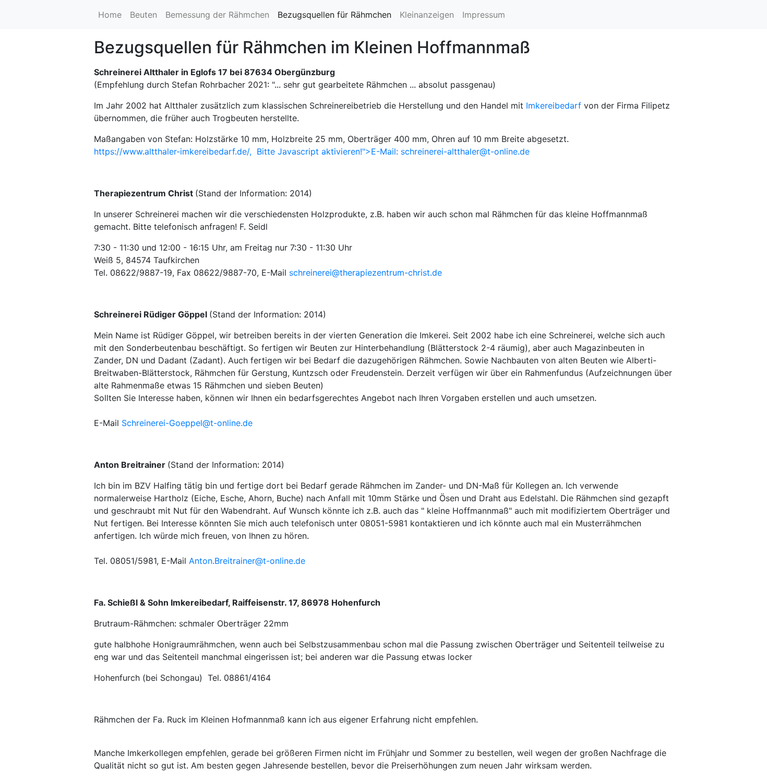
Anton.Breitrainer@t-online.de (247, 561)
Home (110, 14)
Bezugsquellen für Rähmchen (334, 14)
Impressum (483, 14)
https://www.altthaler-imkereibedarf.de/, (175, 151)
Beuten (143, 14)
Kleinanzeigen (427, 14)
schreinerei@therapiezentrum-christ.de (365, 272)
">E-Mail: (393, 151)
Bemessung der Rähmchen (217, 14)
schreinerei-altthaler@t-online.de (465, 151)
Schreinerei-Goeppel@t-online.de (187, 423)
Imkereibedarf (553, 105)
